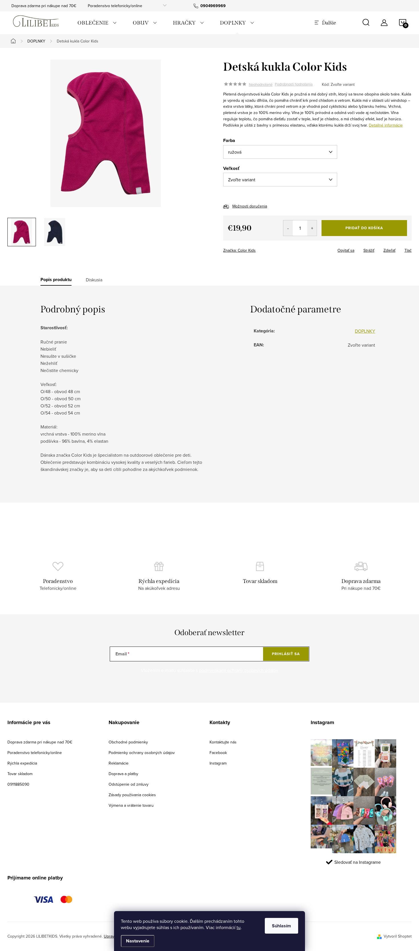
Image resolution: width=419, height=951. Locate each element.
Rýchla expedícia (22, 763)
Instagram (218, 763)
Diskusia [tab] (94, 280)
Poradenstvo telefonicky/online (115, 6)
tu (239, 927)
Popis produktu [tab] (56, 280)
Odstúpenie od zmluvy (129, 784)
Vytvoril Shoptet (398, 936)
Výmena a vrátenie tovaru (131, 805)
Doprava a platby (123, 773)
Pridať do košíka (364, 228)
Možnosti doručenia (249, 206)
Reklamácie (119, 763)
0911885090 (18, 784)
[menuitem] (97, 22)
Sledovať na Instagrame (357, 862)
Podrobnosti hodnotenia (294, 84)
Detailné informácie (386, 125)
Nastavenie (137, 941)
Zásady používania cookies (132, 794)
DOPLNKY (365, 331)
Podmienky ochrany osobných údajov (142, 752)
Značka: (239, 250)
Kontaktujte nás (223, 742)
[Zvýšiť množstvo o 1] (312, 228)
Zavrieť (263, 248)
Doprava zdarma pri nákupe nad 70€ (43, 6)
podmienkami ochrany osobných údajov (238, 670)
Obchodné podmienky (128, 742)
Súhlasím (281, 925)
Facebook (218, 752)
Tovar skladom (19, 774)
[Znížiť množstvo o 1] (288, 228)
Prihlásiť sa (286, 654)
